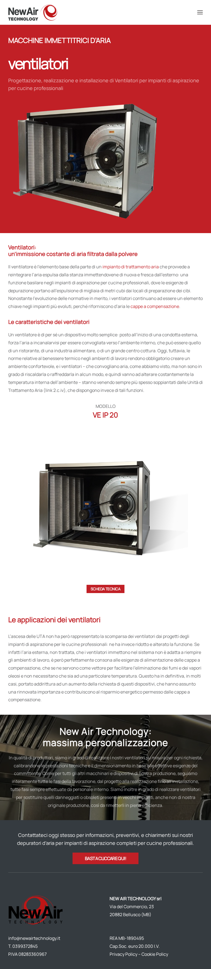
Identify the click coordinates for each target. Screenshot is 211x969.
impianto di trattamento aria (130, 267)
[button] (200, 12)
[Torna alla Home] (33, 12)
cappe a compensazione (155, 306)
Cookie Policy (154, 954)
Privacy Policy (123, 954)
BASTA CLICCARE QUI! (105, 858)
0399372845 (25, 946)
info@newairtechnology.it (34, 938)
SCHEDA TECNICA (105, 588)
